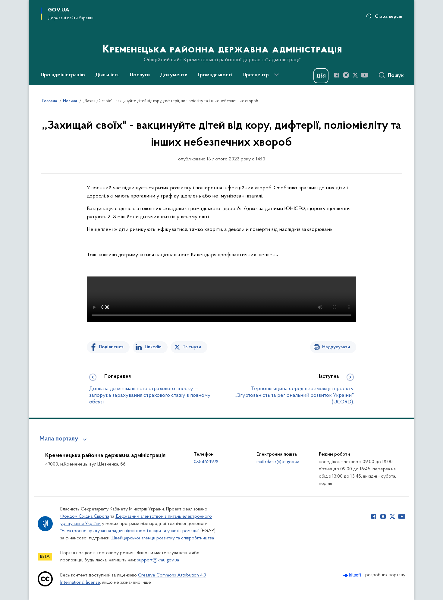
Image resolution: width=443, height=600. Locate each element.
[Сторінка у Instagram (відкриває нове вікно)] (346, 75)
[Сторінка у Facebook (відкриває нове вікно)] (336, 75)
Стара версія (388, 16)
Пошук (396, 75)
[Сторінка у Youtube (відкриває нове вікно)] (364, 75)
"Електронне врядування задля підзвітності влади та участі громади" (129, 531)
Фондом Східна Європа (84, 516)
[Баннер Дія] (320, 75)
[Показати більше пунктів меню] (276, 74)
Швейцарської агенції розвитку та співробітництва (162, 538)
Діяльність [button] (107, 75)
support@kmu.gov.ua (158, 560)
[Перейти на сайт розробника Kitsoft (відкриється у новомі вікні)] (352, 575)
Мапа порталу (58, 439)
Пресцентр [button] (256, 75)
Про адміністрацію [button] (63, 75)
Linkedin (153, 347)
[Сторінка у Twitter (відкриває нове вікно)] (355, 75)
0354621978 (206, 461)
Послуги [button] (140, 75)
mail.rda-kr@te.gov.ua (277, 461)
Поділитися (111, 347)
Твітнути (192, 347)
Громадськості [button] (215, 75)
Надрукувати (336, 347)
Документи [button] (173, 75)
